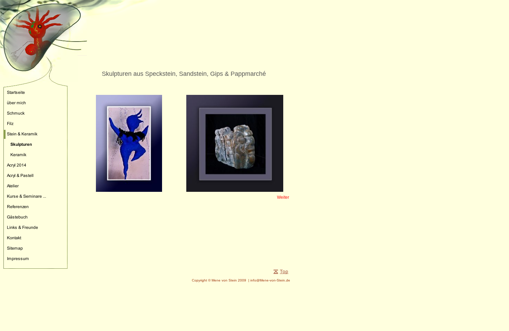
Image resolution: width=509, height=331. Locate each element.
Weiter (283, 197)
